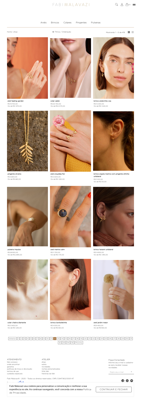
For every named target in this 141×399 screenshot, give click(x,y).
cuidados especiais (14, 373)
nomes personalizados (51, 369)
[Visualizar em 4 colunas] (132, 32)
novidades (46, 367)
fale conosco (12, 362)
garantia (10, 367)
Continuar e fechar (114, 389)
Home (9, 32)
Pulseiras (96, 22)
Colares (67, 22)
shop (15, 32)
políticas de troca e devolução (19, 369)
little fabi (45, 371)
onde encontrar (13, 364)
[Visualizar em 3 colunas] (129, 32)
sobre (44, 364)
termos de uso (13, 371)
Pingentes (81, 22)
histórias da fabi (48, 373)
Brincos (55, 22)
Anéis (43, 22)
